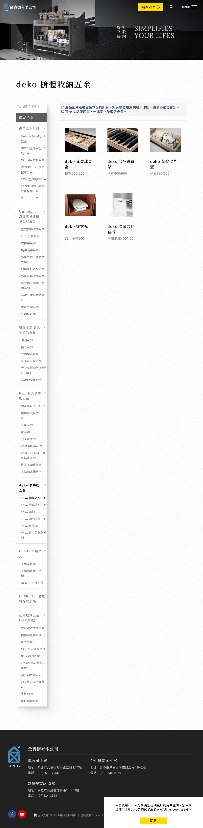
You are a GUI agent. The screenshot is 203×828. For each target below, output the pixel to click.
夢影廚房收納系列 (33, 276)
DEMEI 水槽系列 (30, 553)
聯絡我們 (149, 7)
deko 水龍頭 (29, 525)
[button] (171, 7)
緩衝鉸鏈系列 (30, 307)
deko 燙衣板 (76, 226)
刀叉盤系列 (28, 438)
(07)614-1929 (47, 795)
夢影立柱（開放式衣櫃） (33, 260)
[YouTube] (23, 814)
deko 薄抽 (28, 511)
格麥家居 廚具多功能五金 (29, 329)
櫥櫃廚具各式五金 (31, 416)
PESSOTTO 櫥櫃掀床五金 (33, 170)
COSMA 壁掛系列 (33, 160)
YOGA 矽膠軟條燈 (33, 649)
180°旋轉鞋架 (30, 236)
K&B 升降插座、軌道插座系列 (33, 455)
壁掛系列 (27, 425)
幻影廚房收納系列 (33, 269)
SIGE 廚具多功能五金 (31, 151)
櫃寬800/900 (74, 173)
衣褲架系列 (28, 243)
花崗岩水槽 (28, 564)
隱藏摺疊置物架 (31, 380)
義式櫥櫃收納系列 (33, 229)
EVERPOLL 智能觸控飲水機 (32, 598)
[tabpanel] (101, 30)
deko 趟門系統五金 (34, 519)
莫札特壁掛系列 (31, 361)
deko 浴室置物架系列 (34, 535)
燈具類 (25, 432)
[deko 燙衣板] (80, 204)
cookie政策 (180, 809)
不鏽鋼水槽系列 (31, 471)
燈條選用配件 (30, 701)
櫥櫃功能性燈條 (31, 635)
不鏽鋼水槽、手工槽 (33, 573)
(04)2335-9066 (110, 772)
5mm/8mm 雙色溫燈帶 (33, 665)
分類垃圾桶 (28, 314)
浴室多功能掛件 (31, 464)
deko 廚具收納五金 (34, 504)
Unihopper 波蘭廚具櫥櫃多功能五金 (29, 216)
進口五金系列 (29, 128)
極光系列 (27, 347)
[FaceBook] (13, 814)
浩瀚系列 (27, 340)
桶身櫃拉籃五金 (31, 406)
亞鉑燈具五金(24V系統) (29, 617)
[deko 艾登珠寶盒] (80, 139)
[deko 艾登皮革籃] (165, 139)
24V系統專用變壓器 (32, 684)
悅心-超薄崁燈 (30, 656)
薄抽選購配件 (30, 354)
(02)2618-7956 (48, 772)
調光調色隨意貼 (31, 675)
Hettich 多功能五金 (31, 139)
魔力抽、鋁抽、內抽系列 (33, 285)
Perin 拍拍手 (29, 198)
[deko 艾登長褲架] (122, 139)
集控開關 (27, 693)
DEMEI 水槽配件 (32, 582)
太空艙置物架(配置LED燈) (33, 370)
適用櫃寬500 (74, 238)
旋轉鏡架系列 (30, 250)
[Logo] (20, 6)
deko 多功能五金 (29, 487)
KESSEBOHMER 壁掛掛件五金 (32, 189)
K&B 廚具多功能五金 (30, 395)
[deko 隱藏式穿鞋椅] (122, 204)
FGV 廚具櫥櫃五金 (33, 179)
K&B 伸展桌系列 (32, 446)
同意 (153, 820)
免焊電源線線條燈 (33, 628)
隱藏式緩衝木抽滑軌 (33, 297)
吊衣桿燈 (27, 642)
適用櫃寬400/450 (120, 238)
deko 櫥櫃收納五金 (34, 498)
